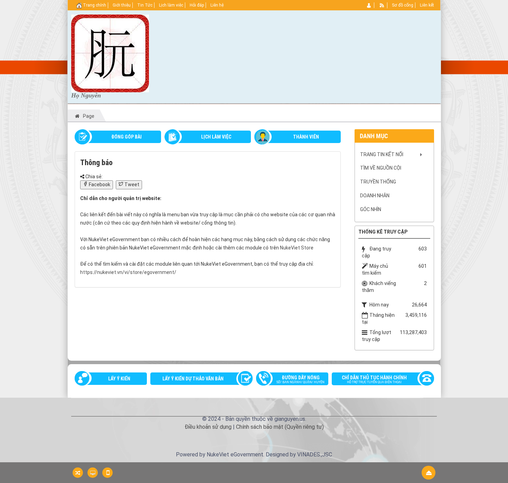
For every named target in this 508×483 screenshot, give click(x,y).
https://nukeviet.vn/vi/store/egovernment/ (128, 272)
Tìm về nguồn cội (380, 168)
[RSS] (382, 5)
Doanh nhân (374, 195)
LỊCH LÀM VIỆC (216, 137)
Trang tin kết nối (381, 154)
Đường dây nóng (300, 379)
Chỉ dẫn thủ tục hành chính (374, 379)
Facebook (99, 184)
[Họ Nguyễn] (110, 53)
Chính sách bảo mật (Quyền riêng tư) (280, 427)
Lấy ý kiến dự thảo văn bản (193, 378)
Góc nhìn (370, 209)
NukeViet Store (296, 247)
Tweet (131, 184)
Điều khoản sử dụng (208, 427)
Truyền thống (378, 181)
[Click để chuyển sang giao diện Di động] (107, 472)
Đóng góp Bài (126, 137)
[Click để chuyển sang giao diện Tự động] (78, 472)
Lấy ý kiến (119, 378)
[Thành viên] (369, 5)
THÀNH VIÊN (306, 137)
